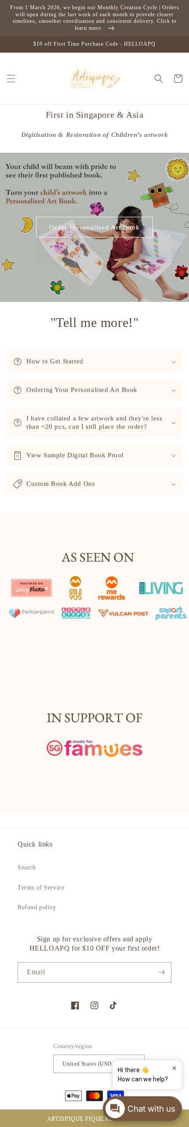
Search (27, 867)
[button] (94, 1118)
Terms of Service (41, 887)
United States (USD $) (90, 1063)
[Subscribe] (161, 972)
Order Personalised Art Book (94, 227)
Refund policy (37, 907)
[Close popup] (174, 1068)
